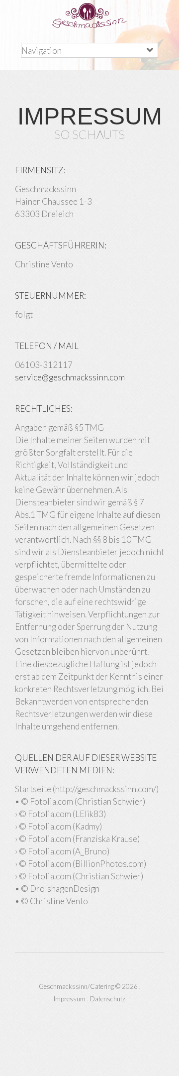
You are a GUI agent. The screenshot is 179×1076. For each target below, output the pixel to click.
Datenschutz (107, 999)
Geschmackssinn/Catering (76, 986)
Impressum (70, 999)
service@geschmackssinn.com (70, 377)
